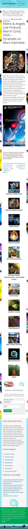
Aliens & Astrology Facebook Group (13, 488)
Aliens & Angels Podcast (12, 155)
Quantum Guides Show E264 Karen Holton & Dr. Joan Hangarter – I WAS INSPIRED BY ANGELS (8, 167)
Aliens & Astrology (15, 12)
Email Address (7, 402)
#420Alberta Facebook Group (11, 490)
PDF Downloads (9, 460)
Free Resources (14, 328)
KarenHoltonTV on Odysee (10, 496)
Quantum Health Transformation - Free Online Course (14, 277)
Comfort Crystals (14, 312)
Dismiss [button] (4, 522)
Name (5, 406)
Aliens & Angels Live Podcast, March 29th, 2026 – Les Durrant (19, 166)
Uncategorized (9, 465)
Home (6, 11)
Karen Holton (9, 3)
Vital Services (14, 296)
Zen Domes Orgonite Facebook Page (13, 479)
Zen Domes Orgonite (14, 259)
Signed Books (14, 226)
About (14, 377)
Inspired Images (14, 243)
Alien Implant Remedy (14, 344)
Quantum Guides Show (14, 194)
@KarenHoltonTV (14, 361)
